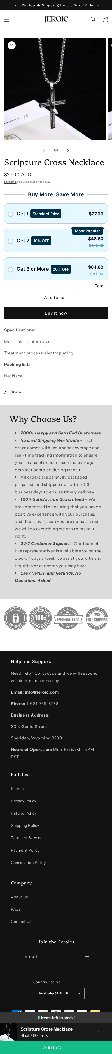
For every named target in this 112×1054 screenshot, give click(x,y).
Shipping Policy (25, 825)
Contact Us (21, 921)
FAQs (16, 909)
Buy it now (56, 313)
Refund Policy (23, 813)
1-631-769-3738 (42, 703)
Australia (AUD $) (53, 993)
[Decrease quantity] (93, 1032)
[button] (7, 19)
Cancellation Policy (28, 862)
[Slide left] (44, 150)
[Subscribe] (87, 956)
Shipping (10, 181)
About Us (19, 897)
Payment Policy (25, 850)
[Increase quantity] (104, 1032)
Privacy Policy (23, 800)
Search (17, 788)
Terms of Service (27, 837)
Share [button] (15, 392)
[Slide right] (68, 150)
